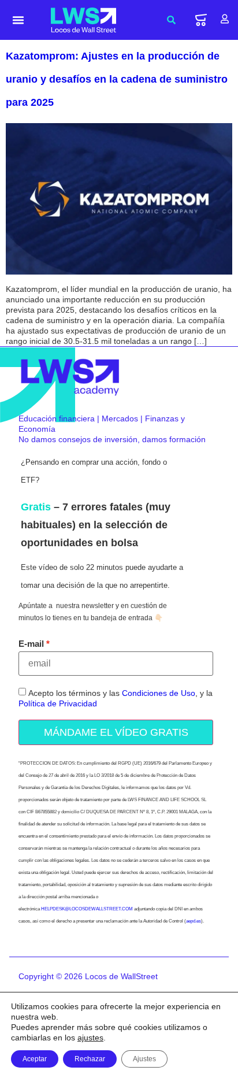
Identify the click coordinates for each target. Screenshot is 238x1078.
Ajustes (144, 1059)
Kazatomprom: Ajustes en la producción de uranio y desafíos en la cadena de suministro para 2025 (117, 79)
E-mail (31, 643)
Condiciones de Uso (158, 693)
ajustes (90, 1037)
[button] (18, 20)
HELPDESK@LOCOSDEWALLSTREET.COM (87, 909)
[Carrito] (201, 20)
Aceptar (35, 1059)
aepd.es (193, 921)
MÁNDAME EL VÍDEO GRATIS (116, 732)
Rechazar (90, 1059)
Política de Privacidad (57, 703)
